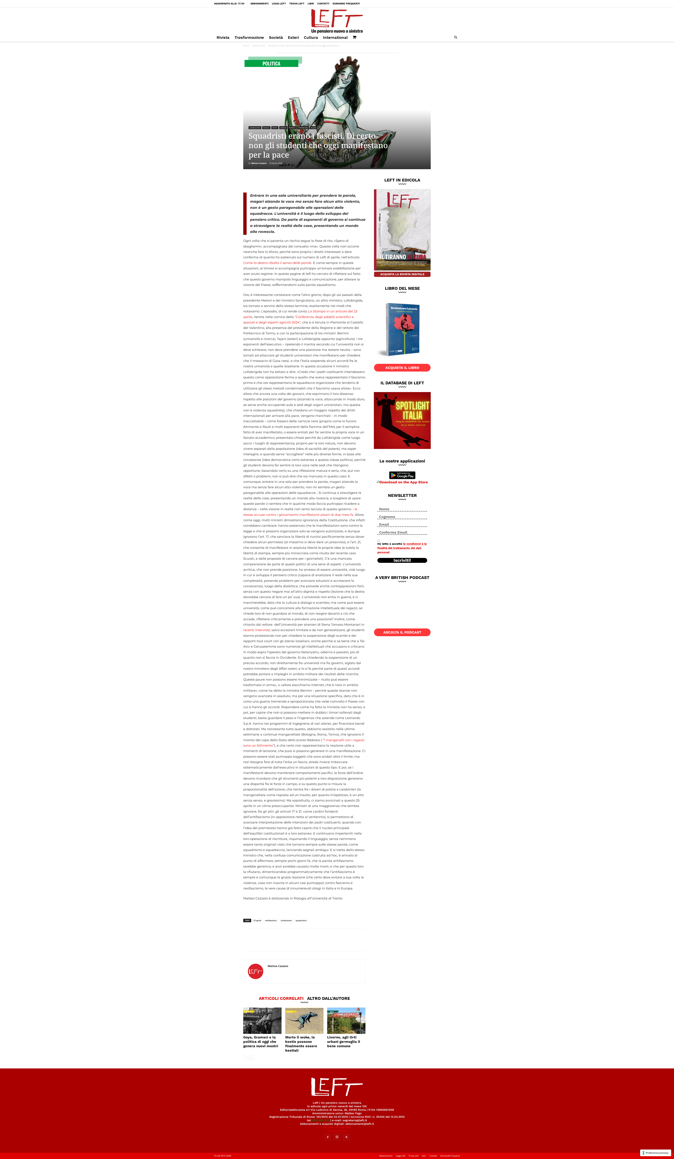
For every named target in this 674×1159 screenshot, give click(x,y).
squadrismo (301, 920)
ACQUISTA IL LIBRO (402, 368)
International (335, 37)
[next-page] (251, 1058)
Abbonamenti (259, 3)
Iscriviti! (402, 560)
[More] (303, 180)
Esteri (293, 37)
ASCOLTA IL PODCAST (402, 632)
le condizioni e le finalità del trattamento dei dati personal (402, 548)
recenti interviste (256, 630)
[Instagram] (337, 1137)
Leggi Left (279, 3)
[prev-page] (245, 1058)
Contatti (323, 3)
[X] (280, 180)
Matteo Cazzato (259, 163)
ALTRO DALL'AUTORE (328, 998)
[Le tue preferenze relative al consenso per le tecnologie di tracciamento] (655, 1153)
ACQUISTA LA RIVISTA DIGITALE (402, 274)
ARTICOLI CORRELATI (281, 998)
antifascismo (259, 45)
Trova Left (296, 3)
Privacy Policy (337, 1130)
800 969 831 (320, 1120)
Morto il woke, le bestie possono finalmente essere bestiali (301, 1043)
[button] (455, 37)
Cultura (311, 37)
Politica (292, 127)
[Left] (337, 20)
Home (246, 45)
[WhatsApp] (291, 180)
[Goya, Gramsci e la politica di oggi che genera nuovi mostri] (262, 1021)
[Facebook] (268, 180)
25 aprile (257, 920)
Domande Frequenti (346, 3)
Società (276, 37)
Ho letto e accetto (402, 548)
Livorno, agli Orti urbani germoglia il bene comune (343, 1041)
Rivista (223, 37)
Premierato (303, 127)
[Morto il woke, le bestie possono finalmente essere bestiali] (304, 1021)
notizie (283, 127)
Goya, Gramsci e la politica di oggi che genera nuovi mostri (260, 1041)
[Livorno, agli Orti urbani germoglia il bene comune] (346, 1021)
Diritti (274, 127)
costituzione (286, 920)
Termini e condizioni (337, 1127)
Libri (311, 3)
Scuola (313, 127)
